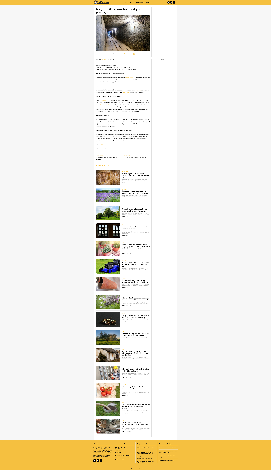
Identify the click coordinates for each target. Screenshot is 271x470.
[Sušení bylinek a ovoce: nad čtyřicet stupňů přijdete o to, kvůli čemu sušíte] (108, 248)
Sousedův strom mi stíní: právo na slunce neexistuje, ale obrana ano (134, 210)
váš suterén (138, 90)
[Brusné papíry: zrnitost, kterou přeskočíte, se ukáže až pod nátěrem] (108, 284)
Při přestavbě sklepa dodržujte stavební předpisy (106, 158)
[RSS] (174, 2)
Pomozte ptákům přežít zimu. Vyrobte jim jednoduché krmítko (168, 451)
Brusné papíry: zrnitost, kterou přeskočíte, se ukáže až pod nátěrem (135, 281)
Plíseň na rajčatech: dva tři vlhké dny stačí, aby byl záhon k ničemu (135, 388)
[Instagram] (171, 2)
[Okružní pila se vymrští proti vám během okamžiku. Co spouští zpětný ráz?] (108, 426)
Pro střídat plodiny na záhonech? (166, 460)
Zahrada (124, 189)
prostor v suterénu (129, 77)
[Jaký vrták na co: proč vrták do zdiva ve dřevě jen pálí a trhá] (108, 373)
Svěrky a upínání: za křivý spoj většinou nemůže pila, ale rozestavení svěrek (135, 175)
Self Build (102, 145)
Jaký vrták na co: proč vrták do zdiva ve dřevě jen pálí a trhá (135, 370)
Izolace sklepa (126, 92)
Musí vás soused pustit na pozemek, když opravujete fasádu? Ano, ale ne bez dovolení (135, 353)
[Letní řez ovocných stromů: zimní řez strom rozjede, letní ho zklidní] (108, 337)
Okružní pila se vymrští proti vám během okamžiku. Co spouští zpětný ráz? (135, 424)
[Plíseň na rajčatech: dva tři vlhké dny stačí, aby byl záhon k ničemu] (108, 390)
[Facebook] (168, 2)
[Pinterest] (129, 54)
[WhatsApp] (134, 54)
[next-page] (99, 436)
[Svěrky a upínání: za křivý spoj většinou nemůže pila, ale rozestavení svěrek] (108, 177)
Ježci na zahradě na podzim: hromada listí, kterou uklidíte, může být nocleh (136, 299)
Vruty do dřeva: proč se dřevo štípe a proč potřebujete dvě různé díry (135, 316)
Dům (123, 224)
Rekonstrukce (125, 171)
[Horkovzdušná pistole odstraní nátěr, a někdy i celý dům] (108, 230)
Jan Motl (123, 184)
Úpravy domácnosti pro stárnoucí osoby (167, 456)
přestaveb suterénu (105, 100)
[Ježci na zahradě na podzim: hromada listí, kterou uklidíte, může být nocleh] (108, 302)
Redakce (104, 59)
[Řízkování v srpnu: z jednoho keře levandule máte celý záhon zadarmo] (108, 195)
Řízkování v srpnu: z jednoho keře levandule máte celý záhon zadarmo (135, 192)
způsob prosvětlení (104, 105)
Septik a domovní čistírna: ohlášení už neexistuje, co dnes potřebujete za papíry (136, 406)
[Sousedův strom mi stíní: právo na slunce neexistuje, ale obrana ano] (108, 213)
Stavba (124, 278)
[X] (125, 54)
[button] (165, 2)
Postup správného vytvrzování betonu (167, 447)
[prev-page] (97, 436)
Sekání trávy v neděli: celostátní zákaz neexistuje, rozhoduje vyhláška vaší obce (135, 264)
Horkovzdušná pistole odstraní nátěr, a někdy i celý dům (135, 228)
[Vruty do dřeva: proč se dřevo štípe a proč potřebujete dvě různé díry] (108, 319)
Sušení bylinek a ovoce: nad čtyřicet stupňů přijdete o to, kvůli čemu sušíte (136, 245)
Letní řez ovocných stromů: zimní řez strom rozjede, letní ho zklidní (135, 334)
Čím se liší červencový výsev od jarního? (135, 157)
